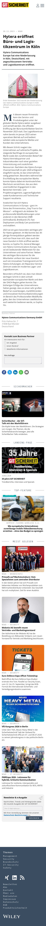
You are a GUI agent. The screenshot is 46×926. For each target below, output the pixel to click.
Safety (7, 867)
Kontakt (8, 890)
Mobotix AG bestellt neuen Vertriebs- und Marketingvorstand (18, 629)
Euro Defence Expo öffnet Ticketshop (20, 675)
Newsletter (10, 884)
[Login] (37, 5)
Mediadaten (10, 896)
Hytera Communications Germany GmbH (22, 317)
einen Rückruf (12, 346)
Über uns (8, 893)
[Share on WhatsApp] (21, 372)
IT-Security (16, 774)
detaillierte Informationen (17, 349)
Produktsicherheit (15, 908)
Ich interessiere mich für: (14, 339)
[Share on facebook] (4, 372)
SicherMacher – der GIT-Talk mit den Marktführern (15, 422)
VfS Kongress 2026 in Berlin (15, 726)
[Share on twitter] (9, 372)
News (20, 31)
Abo (5, 887)
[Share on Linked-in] (15, 372)
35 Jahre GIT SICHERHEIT (13, 478)
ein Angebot (12, 343)
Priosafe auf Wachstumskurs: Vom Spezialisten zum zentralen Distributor (21, 578)
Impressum (9, 899)
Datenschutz (11, 902)
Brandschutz (16, 574)
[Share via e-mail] (26, 372)
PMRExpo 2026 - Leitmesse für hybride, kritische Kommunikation (19, 778)
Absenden (34, 818)
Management (10, 856)
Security (14, 625)
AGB (5, 905)
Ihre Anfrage (9, 355)
